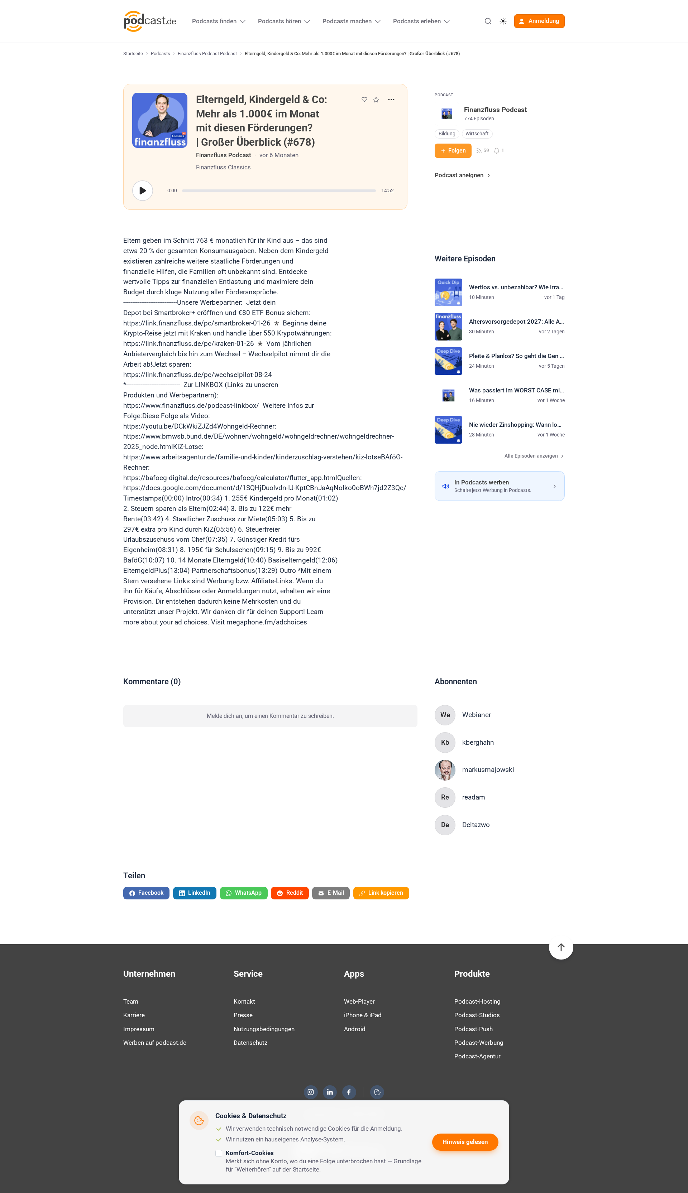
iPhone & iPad (363, 1015)
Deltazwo (476, 825)
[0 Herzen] (364, 99)
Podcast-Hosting (477, 1001)
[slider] (279, 190)
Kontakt (244, 1001)
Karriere (134, 1015)
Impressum (138, 1029)
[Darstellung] (503, 21)
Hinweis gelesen (465, 1141)
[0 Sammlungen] (376, 99)
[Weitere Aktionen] (391, 99)
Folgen (457, 150)
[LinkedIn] (330, 1092)
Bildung (447, 134)
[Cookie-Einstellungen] (377, 1092)
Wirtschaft (477, 134)
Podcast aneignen (459, 175)
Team (130, 1001)
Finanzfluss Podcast (223, 155)
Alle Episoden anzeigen (531, 456)
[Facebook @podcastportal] (349, 1092)
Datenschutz (250, 1042)
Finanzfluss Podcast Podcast (207, 53)
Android (355, 1029)
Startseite (133, 53)
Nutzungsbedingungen (264, 1029)
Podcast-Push (473, 1029)
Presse (243, 1015)
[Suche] (488, 21)
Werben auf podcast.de (154, 1042)
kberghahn (478, 742)
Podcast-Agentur (477, 1056)
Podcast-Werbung (478, 1042)
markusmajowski (488, 769)
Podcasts (160, 53)
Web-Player (359, 1001)
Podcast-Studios (477, 1015)
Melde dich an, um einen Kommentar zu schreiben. (270, 716)
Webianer (476, 715)
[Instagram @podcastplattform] (310, 1092)
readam (473, 797)
